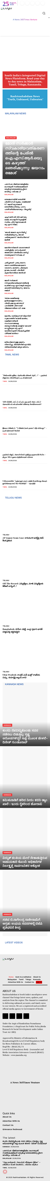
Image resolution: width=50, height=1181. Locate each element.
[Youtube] (43, 3)
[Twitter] (37, 3)
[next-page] (8, 493)
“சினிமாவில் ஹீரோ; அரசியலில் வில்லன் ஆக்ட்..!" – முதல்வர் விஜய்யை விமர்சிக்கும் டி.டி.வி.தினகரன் (25, 376)
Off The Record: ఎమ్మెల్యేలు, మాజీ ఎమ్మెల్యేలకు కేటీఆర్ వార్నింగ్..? (23, 585)
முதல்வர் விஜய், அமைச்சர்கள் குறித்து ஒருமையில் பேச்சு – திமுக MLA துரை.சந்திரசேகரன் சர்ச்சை (24, 455)
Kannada (7, 725)
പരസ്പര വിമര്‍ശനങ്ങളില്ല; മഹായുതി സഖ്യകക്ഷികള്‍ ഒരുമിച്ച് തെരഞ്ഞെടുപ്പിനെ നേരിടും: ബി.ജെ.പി (16, 188)
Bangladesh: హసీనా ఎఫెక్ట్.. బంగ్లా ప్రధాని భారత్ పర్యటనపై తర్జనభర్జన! (22, 630)
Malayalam (11, 138)
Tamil (5, 381)
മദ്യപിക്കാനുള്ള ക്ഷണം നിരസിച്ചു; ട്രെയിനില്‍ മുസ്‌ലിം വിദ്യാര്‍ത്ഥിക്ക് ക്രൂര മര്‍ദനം (17, 344)
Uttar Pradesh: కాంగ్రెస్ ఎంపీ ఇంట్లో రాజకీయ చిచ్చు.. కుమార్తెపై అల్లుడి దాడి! (21, 676)
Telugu (6, 535)
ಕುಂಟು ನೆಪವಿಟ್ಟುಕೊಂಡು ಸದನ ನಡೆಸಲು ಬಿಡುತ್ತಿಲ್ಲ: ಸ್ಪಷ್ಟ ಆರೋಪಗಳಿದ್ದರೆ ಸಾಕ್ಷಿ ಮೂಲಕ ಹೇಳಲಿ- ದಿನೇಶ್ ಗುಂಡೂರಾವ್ (25, 1142)
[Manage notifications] (5, 1172)
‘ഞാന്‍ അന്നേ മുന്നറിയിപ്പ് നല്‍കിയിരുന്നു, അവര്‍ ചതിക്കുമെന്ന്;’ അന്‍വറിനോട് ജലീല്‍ (16, 236)
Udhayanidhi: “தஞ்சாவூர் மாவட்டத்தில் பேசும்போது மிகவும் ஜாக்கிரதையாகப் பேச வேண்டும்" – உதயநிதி (25, 482)
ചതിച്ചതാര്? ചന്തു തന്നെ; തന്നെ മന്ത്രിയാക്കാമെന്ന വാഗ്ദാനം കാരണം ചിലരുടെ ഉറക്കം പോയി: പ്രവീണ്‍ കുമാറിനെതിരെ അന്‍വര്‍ (16, 267)
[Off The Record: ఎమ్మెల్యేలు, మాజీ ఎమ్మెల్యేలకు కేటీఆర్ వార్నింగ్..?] (25, 562)
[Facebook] (22, 3)
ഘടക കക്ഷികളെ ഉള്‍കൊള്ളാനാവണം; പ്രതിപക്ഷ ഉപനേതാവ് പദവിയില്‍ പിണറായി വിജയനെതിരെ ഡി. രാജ (14, 303)
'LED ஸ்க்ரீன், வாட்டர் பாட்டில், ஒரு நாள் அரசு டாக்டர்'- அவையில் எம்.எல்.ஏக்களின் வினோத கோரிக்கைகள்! (22, 403)
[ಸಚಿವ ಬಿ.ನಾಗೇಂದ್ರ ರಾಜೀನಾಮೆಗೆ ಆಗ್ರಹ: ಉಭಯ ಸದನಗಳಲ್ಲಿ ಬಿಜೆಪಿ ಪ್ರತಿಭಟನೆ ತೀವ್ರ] (25, 901)
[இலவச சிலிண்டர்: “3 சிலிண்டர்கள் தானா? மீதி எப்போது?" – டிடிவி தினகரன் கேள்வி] (9, 419)
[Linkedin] (32, 3)
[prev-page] (4, 493)
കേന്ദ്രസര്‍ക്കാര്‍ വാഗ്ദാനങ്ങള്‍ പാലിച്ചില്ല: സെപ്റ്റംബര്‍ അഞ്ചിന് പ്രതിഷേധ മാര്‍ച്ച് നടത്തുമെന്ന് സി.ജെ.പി (17, 251)
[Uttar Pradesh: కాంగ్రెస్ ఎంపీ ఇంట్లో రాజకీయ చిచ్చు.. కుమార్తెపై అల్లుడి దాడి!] (25, 653)
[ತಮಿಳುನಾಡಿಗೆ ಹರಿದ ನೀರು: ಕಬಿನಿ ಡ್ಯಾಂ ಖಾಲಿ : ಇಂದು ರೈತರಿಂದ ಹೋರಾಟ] (25, 778)
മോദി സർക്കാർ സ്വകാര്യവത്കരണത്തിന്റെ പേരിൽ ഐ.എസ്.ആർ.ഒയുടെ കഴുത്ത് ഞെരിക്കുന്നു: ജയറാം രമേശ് (25, 158)
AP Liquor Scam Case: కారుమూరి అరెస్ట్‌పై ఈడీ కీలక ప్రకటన (23, 539)
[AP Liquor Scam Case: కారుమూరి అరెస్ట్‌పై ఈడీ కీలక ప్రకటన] (25, 516)
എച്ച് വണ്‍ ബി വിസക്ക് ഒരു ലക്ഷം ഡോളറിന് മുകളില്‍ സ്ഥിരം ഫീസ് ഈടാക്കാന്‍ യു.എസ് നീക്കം (15, 221)
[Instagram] (27, 3)
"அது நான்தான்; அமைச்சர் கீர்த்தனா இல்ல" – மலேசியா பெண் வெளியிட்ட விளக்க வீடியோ (21, 1163)
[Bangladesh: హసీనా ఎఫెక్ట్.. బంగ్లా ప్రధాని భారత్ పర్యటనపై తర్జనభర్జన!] (25, 607)
